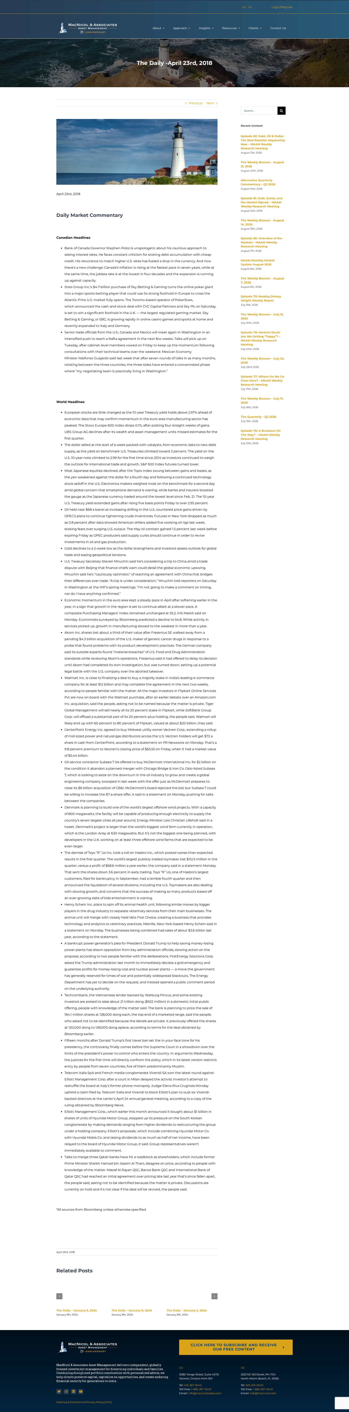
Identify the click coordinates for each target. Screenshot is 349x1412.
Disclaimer (77, 1402)
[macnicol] (86, 23)
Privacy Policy (95, 1402)
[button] (59, 1296)
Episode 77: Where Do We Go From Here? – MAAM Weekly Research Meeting (262, 380)
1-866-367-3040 (201, 1389)
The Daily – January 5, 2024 (186, 1310)
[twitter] (59, 1391)
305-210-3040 (254, 1385)
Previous (196, 103)
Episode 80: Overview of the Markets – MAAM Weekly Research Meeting (261, 242)
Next (210, 103)
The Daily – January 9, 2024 (76, 1310)
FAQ (109, 1402)
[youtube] (80, 1391)
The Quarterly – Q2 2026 (258, 417)
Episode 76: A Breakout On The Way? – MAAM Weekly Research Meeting (261, 435)
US (250, 7)
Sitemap (62, 1402)
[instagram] (66, 1391)
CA (244, 7)
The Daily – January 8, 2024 (131, 1310)
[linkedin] (73, 1391)
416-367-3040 (193, 1385)
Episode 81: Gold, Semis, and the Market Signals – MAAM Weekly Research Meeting (262, 202)
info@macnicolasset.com (204, 1393)
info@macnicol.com (263, 1393)
